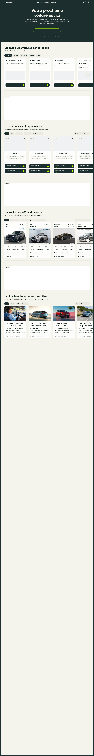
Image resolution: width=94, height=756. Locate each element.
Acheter (46, 2)
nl (83, 2)
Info (21, 158)
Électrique (19, 133)
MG (7, 224)
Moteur (32, 55)
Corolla (42, 336)
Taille (38, 55)
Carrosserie (24, 55)
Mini (31, 224)
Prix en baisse (14, 220)
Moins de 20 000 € (40, 220)
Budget (16, 55)
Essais (12, 303)
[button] (15, 225)
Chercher (39, 2)
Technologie (17, 336)
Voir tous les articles (81, 303)
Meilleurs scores (37, 133)
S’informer (54, 2)
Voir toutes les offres (81, 220)
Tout (7, 133)
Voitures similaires (12, 158)
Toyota (38, 336)
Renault (62, 336)
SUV (12, 133)
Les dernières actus (39, 36)
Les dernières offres (53, 36)
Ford (13, 336)
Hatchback (27, 133)
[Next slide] (24, 243)
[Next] (88, 73)
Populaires (8, 55)
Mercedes (57, 224)
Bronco (89, 336)
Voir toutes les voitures (81, 133)
